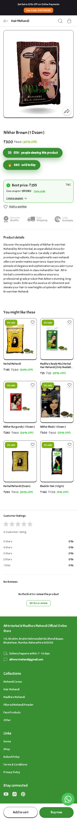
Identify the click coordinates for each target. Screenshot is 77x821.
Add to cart (20, 812)
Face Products (12, 712)
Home (7, 741)
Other (7, 720)
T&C (68, 184)
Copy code (39, 191)
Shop (6, 749)
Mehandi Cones (12, 681)
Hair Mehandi (11, 689)
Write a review (38, 603)
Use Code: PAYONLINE (38, 10)
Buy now (56, 812)
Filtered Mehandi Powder (18, 705)
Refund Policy (11, 757)
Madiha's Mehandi (14, 697)
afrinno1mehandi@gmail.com (26, 659)
